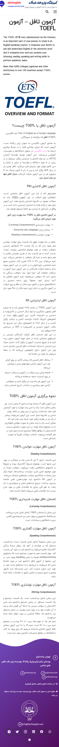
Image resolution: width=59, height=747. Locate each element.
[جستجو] (47, 11)
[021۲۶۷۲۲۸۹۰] (43, 677)
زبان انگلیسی (40, 151)
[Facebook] (42, 732)
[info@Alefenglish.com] (19, 724)
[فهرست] (55, 11)
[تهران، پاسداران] (54, 657)
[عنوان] (29, 740)
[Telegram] (9, 732)
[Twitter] (17, 732)
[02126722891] (21, 673)
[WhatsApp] (50, 732)
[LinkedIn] (33, 732)
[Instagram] (25, 732)
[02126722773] (42, 673)
